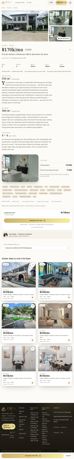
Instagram (63, 427)
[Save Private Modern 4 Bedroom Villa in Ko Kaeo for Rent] (33, 265)
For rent (9, 8)
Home (3, 8)
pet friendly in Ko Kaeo (28, 201)
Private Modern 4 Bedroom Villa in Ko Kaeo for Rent (18, 295)
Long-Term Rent (20, 3)
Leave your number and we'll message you (37, 248)
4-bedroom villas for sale (34, 440)
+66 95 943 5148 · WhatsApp (62, 412)
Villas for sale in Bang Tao (34, 414)
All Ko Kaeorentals (56, 201)
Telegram (56, 433)
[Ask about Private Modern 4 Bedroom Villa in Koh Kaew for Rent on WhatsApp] (69, 340)
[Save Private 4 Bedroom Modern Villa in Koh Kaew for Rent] (33, 349)
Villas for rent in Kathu (46, 443)
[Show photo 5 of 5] (59, 286)
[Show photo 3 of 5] (18, 286)
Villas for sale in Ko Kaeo (34, 431)
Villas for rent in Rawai (46, 420)
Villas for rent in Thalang (44, 438)
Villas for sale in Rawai (34, 418)
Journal (21, 429)
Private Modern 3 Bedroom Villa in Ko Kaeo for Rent (55, 295)
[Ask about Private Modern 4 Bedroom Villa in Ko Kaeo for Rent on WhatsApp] (32, 297)
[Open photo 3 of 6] (60, 33)
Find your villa (22, 425)
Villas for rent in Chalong (44, 425)
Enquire (68, 456)
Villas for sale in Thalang (34, 427)
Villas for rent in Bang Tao (45, 415)
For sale (29, 3)
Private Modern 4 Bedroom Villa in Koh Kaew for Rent (54, 336)
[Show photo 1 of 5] (14, 286)
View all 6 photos (63, 38)
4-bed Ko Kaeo (15, 201)
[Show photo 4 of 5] (57, 286)
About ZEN (22, 434)
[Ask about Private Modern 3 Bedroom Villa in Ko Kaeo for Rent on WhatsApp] (69, 297)
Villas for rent (21, 412)
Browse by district (22, 421)
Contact (21, 438)
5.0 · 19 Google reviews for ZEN (14, 58)
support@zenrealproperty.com (63, 416)
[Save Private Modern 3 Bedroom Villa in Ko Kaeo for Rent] (69, 265)
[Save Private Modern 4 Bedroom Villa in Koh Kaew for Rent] (70, 50)
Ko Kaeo (15, 8)
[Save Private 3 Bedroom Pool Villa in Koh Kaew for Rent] (33, 306)
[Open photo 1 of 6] (25, 26)
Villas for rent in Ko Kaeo (45, 431)
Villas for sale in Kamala (34, 435)
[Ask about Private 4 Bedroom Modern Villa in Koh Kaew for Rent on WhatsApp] (32, 383)
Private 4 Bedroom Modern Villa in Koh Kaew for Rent (17, 379)
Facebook (56, 427)
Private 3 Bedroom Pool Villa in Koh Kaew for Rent (18, 336)
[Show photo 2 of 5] (16, 286)
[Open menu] (70, 3)
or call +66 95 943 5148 (37, 227)
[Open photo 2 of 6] (60, 17)
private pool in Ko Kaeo (43, 201)
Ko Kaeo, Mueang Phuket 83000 (63, 421)
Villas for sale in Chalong (34, 422)
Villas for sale (23, 417)
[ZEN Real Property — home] (6, 2)
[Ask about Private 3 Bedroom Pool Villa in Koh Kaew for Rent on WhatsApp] (32, 340)
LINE (61, 433)
